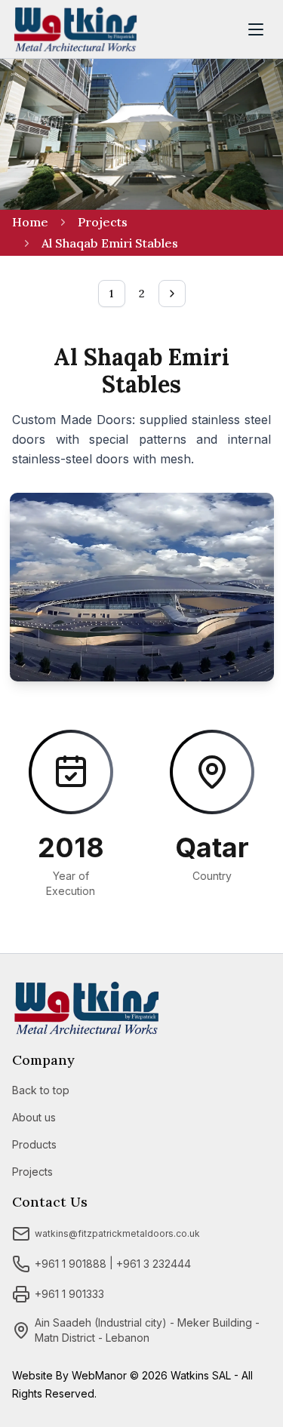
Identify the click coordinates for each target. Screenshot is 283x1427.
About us (34, 1117)
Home (30, 221)
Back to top (40, 1090)
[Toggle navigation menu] (256, 29)
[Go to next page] (172, 293)
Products (34, 1144)
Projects (103, 221)
